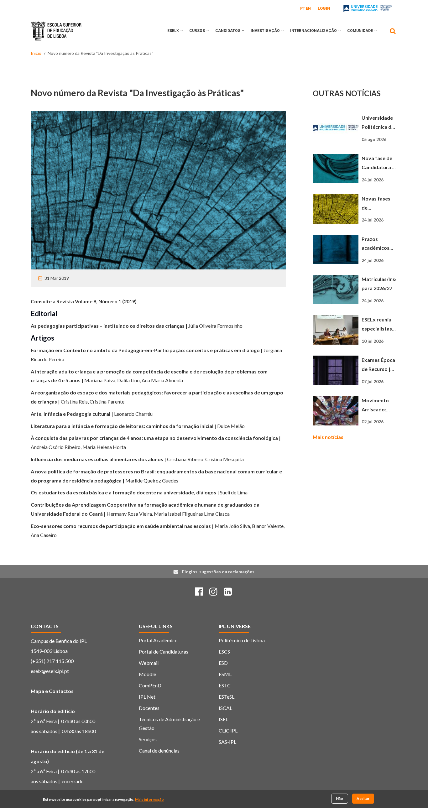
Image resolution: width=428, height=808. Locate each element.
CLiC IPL (228, 730)
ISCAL (225, 708)
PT (302, 8)
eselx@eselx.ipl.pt (50, 671)
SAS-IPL (227, 742)
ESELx (173, 31)
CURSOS (197, 31)
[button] (181, 31)
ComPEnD (150, 685)
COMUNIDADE (360, 31)
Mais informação (149, 799)
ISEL (223, 719)
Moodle (147, 674)
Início (36, 53)
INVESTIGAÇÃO (266, 31)
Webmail (149, 663)
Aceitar (363, 798)
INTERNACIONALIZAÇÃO (314, 31)
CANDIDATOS (228, 31)
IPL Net (147, 697)
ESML (225, 674)
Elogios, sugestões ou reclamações (218, 571)
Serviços (148, 739)
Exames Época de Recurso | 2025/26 (378, 369)
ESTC (225, 685)
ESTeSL (226, 697)
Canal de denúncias (159, 750)
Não (339, 798)
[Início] (56, 26)
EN (308, 8)
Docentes (149, 708)
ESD (223, 663)
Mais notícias (328, 437)
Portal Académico (158, 640)
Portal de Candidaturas (163, 651)
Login (324, 8)
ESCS (224, 651)
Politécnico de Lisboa (242, 640)
